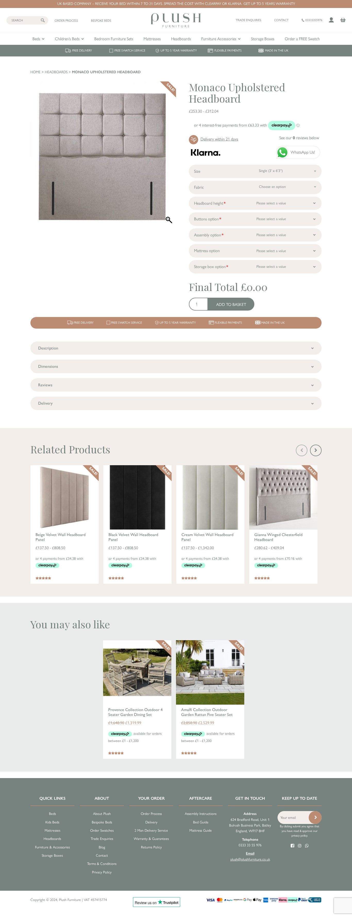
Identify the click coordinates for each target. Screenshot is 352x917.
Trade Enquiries (102, 839)
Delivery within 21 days (219, 139)
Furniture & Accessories (52, 847)
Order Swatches (102, 830)
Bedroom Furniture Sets (113, 38)
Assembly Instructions (200, 814)
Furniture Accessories (218, 38)
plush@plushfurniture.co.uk (250, 856)
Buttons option (206, 218)
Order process (66, 20)
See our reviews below (299, 137)
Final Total (213, 287)
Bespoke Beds (102, 822)
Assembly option (207, 234)
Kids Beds (52, 822)
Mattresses (152, 38)
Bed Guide (200, 822)
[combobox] (285, 170)
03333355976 (313, 20)
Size (197, 171)
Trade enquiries (248, 20)
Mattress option (207, 250)
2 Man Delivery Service (151, 830)
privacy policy (299, 835)
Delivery (151, 822)
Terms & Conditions (101, 864)
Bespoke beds (101, 20)
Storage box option (210, 266)
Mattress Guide (200, 830)
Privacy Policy (102, 872)
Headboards (181, 38)
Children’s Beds (67, 38)
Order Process (151, 814)
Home (35, 72)
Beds (36, 38)
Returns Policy (151, 847)
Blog (102, 847)
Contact (281, 20)
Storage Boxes (262, 38)
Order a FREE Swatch (302, 38)
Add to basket (231, 304)
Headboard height (208, 203)
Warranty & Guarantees (151, 839)
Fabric (199, 187)
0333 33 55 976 (250, 842)
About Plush (102, 814)
